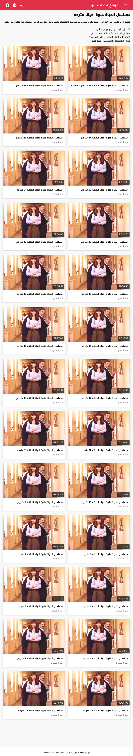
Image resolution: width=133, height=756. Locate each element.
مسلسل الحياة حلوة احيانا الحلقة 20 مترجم (104, 242)
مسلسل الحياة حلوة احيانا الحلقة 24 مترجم (104, 138)
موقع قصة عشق (104, 5)
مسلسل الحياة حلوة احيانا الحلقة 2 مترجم (105, 710)
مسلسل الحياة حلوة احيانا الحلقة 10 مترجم (104, 502)
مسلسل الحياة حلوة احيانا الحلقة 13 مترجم (39, 398)
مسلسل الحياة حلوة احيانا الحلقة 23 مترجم (39, 138)
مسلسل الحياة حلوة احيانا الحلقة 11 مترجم (40, 450)
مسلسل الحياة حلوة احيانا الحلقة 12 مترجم (105, 450)
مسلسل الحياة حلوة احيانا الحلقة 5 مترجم (40, 606)
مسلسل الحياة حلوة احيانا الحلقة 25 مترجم (39, 85)
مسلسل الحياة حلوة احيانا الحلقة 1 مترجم (40, 710)
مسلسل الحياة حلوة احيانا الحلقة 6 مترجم (105, 606)
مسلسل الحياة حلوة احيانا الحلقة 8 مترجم (105, 554)
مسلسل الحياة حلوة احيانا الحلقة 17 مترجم (39, 294)
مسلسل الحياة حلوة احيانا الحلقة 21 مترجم (39, 190)
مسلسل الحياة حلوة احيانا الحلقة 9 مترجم (40, 502)
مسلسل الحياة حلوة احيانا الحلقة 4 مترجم (105, 658)
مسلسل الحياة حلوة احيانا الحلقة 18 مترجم (104, 294)
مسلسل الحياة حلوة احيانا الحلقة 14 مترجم (104, 398)
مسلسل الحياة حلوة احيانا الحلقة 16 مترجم (104, 346)
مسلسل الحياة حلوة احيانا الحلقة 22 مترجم (104, 190)
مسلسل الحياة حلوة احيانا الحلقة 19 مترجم (39, 242)
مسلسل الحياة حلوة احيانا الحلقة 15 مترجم (39, 346)
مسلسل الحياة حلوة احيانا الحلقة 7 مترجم (40, 554)
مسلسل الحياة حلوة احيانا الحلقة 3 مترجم (40, 658)
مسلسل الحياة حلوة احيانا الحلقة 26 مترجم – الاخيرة (99, 85)
